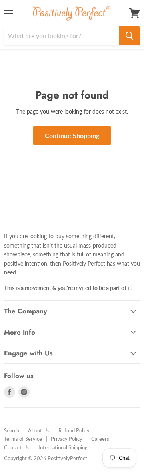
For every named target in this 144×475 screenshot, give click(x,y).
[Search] (129, 35)
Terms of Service (23, 439)
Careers (100, 439)
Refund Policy (74, 430)
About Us (39, 430)
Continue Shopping (72, 135)
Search (11, 430)
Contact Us (17, 447)
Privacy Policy (66, 439)
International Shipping (63, 447)
